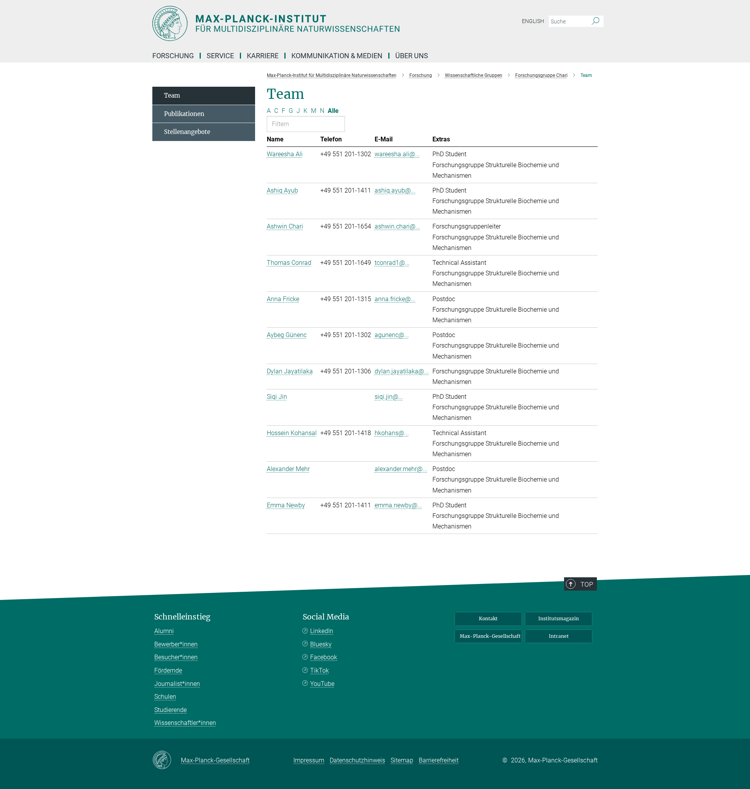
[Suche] (596, 21)
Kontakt (488, 618)
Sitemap (402, 760)
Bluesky (321, 644)
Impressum (308, 760)
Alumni (164, 631)
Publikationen (184, 114)
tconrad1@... (392, 262)
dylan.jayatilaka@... (402, 371)
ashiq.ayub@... (395, 190)
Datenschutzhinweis (357, 760)
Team (172, 95)
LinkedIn (321, 631)
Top (586, 584)
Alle (333, 110)
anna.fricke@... (395, 299)
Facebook (323, 657)
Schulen (165, 696)
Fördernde (168, 670)
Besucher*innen (176, 657)
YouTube (322, 683)
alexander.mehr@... (401, 469)
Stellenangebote (187, 132)
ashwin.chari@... (397, 226)
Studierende (170, 710)
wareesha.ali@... (397, 154)
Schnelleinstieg (182, 616)
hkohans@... (392, 433)
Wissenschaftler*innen (185, 723)
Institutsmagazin (558, 618)
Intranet (559, 636)
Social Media (326, 616)
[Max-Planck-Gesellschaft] (166, 760)
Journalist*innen (177, 683)
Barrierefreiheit (439, 760)
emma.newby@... (398, 505)
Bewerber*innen (176, 644)
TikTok (319, 670)
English (533, 21)
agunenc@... (392, 335)
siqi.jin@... (389, 396)
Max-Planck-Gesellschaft (490, 636)
